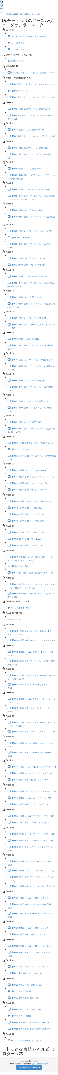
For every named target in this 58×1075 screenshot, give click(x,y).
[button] (1, 2)
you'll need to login (40, 1063)
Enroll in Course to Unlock (29, 1067)
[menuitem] (1, 6)
